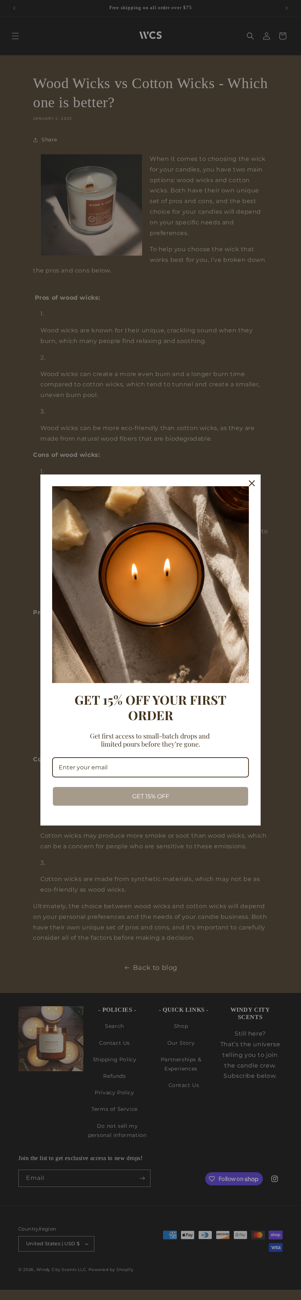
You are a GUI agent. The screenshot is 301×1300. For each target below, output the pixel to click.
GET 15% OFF (150, 796)
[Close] (252, 483)
